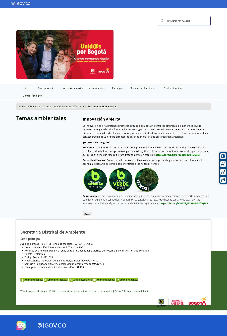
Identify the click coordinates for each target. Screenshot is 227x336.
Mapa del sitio (141, 291)
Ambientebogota (82, 279)
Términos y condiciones (33, 291)
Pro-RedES (86, 106)
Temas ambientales (30, 106)
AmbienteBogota (34, 279)
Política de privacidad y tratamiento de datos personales (80, 291)
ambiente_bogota (58, 279)
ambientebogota (129, 279)
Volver (87, 214)
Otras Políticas (123, 291)
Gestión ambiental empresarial (60, 106)
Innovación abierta (105, 106)
